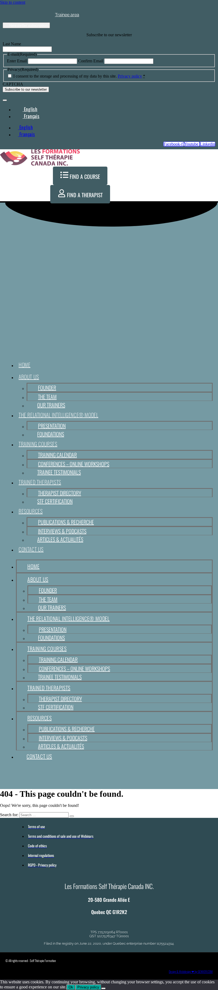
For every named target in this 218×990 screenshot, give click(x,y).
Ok (71, 987)
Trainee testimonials (59, 472)
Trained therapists (40, 482)
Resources (31, 511)
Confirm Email (90, 61)
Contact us (31, 549)
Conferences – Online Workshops (73, 464)
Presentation (52, 426)
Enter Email (17, 61)
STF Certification (55, 501)
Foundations (50, 434)
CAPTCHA (13, 84)
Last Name (12, 44)
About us (29, 377)
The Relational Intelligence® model (58, 415)
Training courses (38, 444)
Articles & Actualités (60, 539)
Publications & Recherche (66, 522)
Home (24, 365)
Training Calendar (57, 455)
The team (47, 397)
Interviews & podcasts (62, 531)
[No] (103, 988)
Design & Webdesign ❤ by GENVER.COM (191, 971)
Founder (47, 388)
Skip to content (12, 2)
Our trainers (51, 405)
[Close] (5, 100)
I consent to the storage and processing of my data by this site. (79, 76)
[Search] (72, 816)
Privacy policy (130, 76)
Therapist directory (59, 493)
